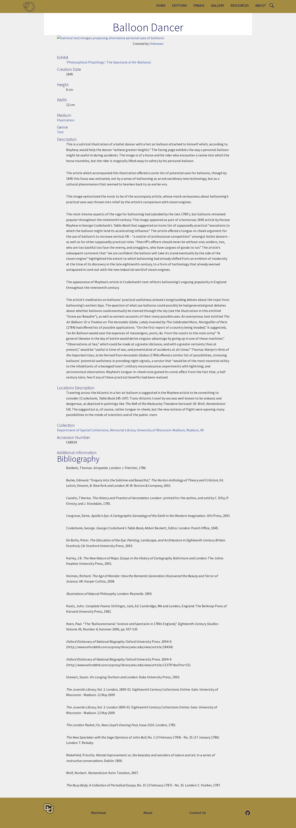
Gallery (217, 5)
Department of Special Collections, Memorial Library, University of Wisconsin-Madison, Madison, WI (130, 430)
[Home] (30, 6)
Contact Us (197, 812)
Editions (179, 5)
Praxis (199, 5)
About (260, 5)
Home (161, 5)
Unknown (156, 43)
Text (60, 132)
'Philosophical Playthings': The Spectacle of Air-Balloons (108, 62)
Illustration (65, 120)
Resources (240, 5)
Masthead (98, 812)
